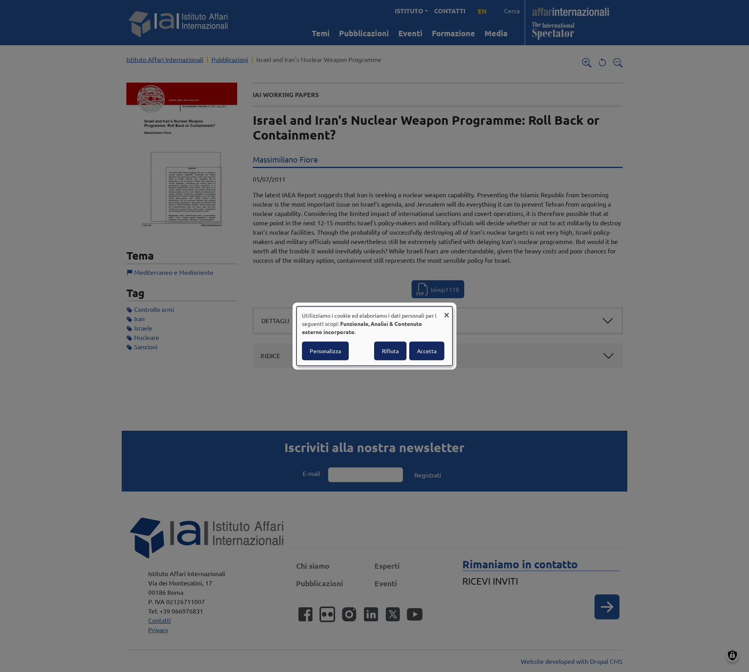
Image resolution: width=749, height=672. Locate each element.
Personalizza (325, 350)
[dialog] (374, 336)
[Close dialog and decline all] (447, 311)
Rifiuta (390, 350)
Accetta (427, 350)
